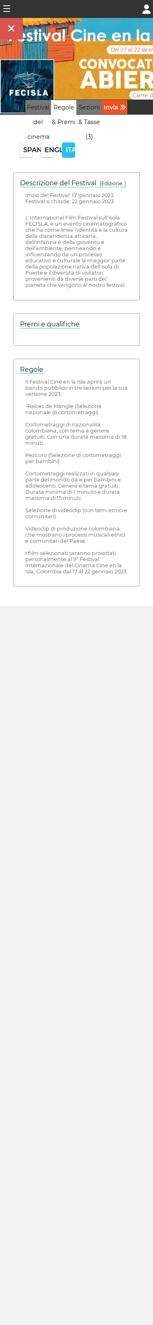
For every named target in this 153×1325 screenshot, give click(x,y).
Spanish (28, 150)
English (49, 150)
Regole (31, 369)
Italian (70, 150)
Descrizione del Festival (73, 183)
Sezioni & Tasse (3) (89, 122)
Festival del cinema (38, 122)
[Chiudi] (11, 29)
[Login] (146, 8)
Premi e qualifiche (50, 324)
